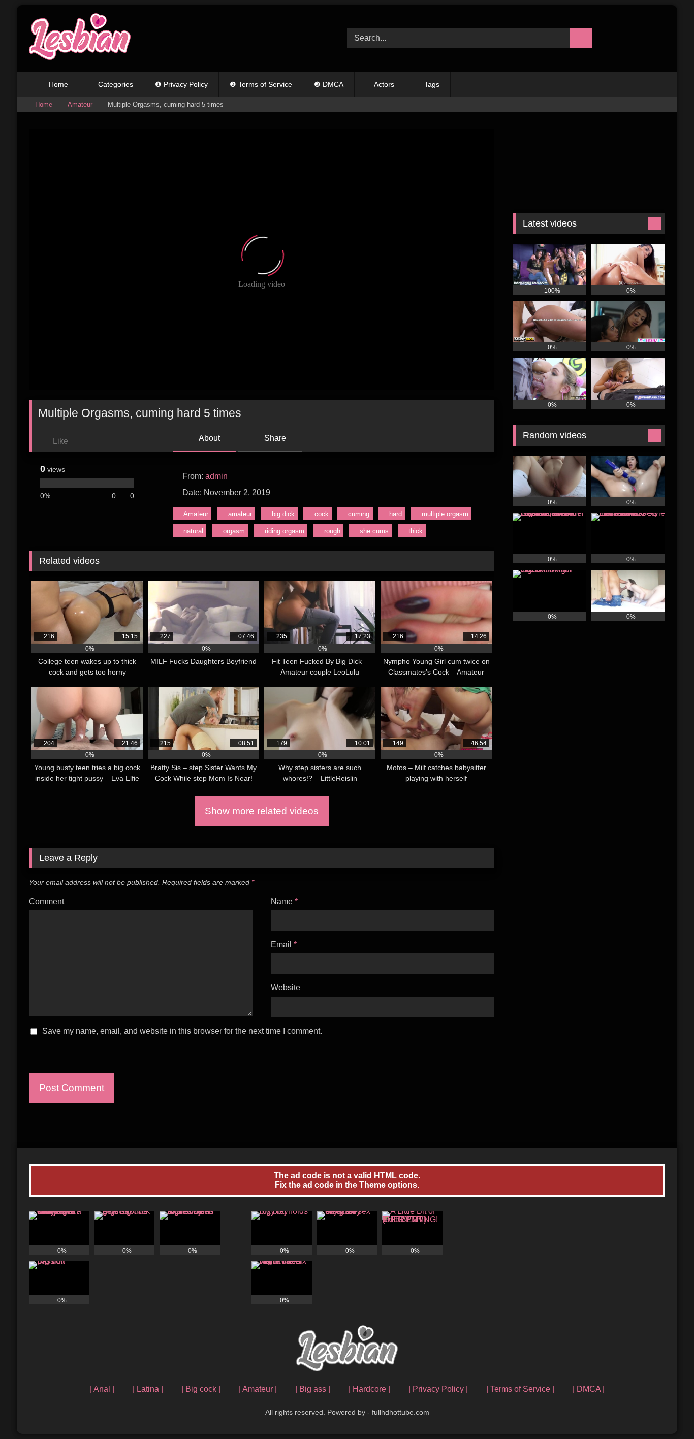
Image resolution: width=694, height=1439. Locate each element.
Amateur (80, 104)
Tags (431, 84)
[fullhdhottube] (80, 38)
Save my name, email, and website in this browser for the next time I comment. (182, 1031)
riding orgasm (284, 531)
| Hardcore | (369, 1389)
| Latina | (148, 1389)
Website (285, 987)
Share (274, 438)
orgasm (234, 531)
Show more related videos (262, 811)
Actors (384, 84)
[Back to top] (663, 1409)
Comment (46, 901)
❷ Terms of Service (261, 84)
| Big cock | (200, 1389)
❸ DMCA (328, 84)
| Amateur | (258, 1389)
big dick (283, 514)
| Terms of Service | (520, 1389)
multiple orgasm (445, 514)
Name (284, 901)
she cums (374, 531)
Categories (115, 84)
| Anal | (102, 1389)
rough (332, 531)
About (208, 438)
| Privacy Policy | (438, 1389)
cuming (358, 514)
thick (415, 531)
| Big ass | (312, 1389)
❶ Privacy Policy (181, 84)
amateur (240, 514)
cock (321, 514)
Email (284, 944)
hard (395, 514)
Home (58, 84)
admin (216, 476)
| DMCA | (589, 1389)
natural (193, 531)
